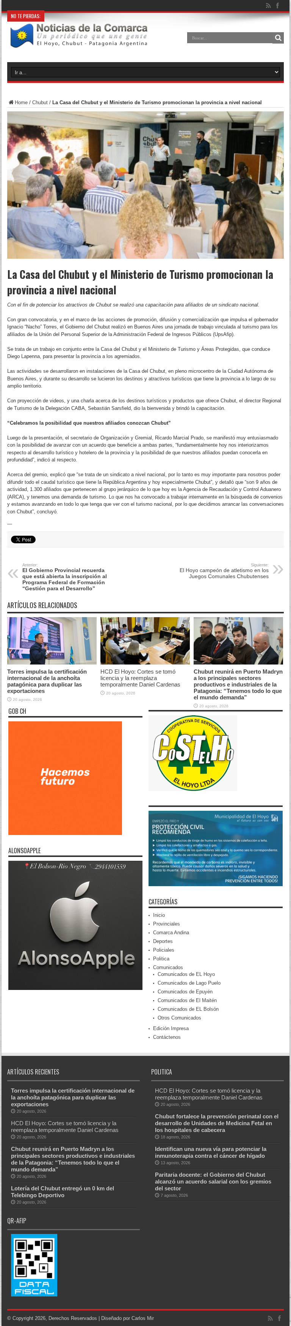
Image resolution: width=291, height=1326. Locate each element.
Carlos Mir (142, 1318)
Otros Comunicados (179, 1018)
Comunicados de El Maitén (187, 1000)
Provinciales (166, 924)
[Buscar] (278, 38)
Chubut (40, 102)
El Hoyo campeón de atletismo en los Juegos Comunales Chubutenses (224, 571)
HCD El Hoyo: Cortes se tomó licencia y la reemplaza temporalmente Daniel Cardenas (140, 678)
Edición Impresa (171, 1028)
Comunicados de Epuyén (185, 991)
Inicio (159, 915)
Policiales (163, 950)
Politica (161, 959)
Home (21, 102)
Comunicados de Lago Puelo (189, 983)
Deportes (163, 941)
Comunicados (168, 967)
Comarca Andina (171, 932)
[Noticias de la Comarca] (78, 43)
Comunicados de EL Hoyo (186, 974)
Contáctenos (167, 1037)
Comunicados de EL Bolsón (188, 1009)
